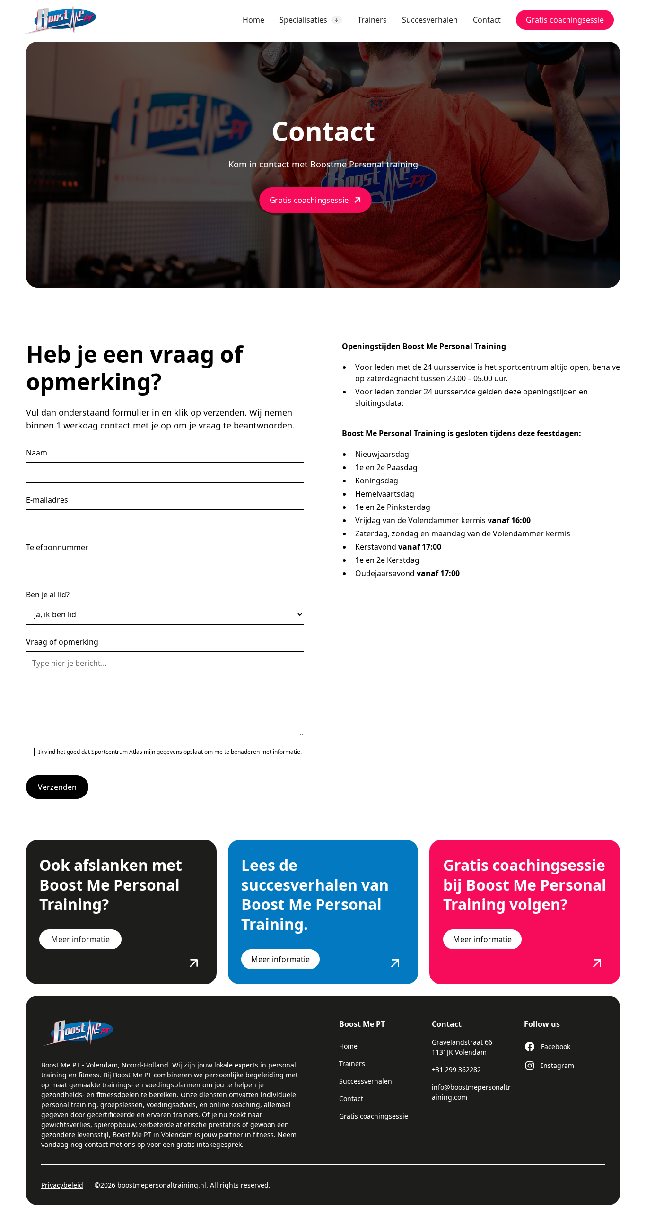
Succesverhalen (430, 20)
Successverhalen (365, 1080)
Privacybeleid (62, 1184)
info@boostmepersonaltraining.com (471, 1092)
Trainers (372, 20)
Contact (487, 20)
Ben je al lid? (48, 594)
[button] (311, 19)
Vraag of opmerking (62, 642)
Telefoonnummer (57, 547)
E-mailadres (47, 500)
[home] (68, 20)
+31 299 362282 (456, 1069)
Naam (36, 452)
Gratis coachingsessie (565, 20)
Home (253, 20)
